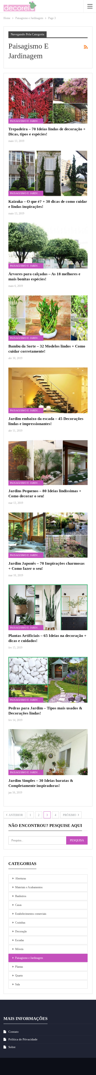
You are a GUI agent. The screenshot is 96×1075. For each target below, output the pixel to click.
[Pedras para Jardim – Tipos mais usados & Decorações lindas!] (48, 680)
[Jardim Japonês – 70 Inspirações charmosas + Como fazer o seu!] (48, 535)
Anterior (15, 815)
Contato (13, 1031)
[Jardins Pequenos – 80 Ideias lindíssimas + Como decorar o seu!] (48, 462)
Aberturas (20, 878)
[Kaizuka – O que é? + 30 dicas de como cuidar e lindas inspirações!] (48, 173)
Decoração (21, 931)
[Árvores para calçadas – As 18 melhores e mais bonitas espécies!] (48, 245)
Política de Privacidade (23, 1039)
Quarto (19, 975)
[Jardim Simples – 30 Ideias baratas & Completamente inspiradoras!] (48, 752)
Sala (17, 984)
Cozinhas (20, 922)
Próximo (70, 815)
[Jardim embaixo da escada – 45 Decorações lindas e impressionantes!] (48, 390)
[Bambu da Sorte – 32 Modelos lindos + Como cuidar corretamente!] (48, 318)
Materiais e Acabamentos (29, 887)
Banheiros (20, 896)
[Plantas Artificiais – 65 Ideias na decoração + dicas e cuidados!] (48, 607)
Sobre (12, 1047)
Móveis (19, 949)
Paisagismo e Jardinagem (26, 121)
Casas (18, 905)
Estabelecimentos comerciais (30, 913)
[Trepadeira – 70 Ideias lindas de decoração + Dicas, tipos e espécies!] (48, 101)
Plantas (19, 966)
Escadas (19, 940)
